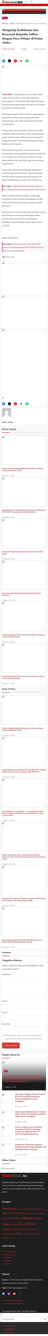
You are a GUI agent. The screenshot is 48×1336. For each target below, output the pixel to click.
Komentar (7, 974)
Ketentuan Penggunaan (14, 1300)
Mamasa (18, 1218)
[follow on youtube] (14, 1293)
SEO (36, 1229)
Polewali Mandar (16, 5)
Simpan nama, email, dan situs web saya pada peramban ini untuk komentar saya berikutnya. (23, 1037)
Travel (31, 1234)
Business (24, 1209)
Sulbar (4, 1234)
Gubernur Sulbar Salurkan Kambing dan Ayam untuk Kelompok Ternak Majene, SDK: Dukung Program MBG (23, 899)
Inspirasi (33, 1213)
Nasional (22, 1224)
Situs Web (6, 1024)
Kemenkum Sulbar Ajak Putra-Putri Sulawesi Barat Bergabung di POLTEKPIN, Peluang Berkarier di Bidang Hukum (23, 247)
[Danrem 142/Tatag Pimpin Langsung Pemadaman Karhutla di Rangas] (24, 546)
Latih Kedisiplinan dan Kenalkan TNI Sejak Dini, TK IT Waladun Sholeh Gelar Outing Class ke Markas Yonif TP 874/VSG (24, 771)
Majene (12, 1218)
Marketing (14, 1224)
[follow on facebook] (3, 1293)
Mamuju (27, 1218)
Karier (8, 1264)
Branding (18, 1209)
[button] (26, 2)
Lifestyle (5, 1218)
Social (39, 1229)
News (5, 18)
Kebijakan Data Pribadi (14, 1303)
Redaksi (9, 1261)
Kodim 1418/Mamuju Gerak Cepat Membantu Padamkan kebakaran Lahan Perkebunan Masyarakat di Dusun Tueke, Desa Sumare (24, 857)
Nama (5, 1001)
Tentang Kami (11, 1251)
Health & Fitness (38, 1209)
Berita (12, 23)
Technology (11, 1234)
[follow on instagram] (9, 1293)
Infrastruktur (26, 1213)
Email (5, 1012)
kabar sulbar (7, 422)
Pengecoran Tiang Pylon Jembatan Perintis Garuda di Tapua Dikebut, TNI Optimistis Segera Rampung (30, 1147)
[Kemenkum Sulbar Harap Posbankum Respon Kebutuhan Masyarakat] (24, 588)
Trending (37, 1234)
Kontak (8, 1258)
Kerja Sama (10, 1255)
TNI (6, 1071)
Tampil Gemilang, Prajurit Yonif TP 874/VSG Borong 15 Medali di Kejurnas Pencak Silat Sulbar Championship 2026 (23, 1079)
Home (4, 5)
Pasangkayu (7, 1229)
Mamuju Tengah (32, 5)
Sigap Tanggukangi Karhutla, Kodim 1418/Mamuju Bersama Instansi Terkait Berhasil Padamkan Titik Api (22, 941)
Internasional (40, 1213)
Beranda (5, 23)
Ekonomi (30, 1209)
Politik (31, 1229)
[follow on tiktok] (19, 1293)
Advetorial (8, 1208)
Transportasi (25, 1234)
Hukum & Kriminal (12, 1213)
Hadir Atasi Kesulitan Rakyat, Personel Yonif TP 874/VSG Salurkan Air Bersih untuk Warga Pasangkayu (30, 1114)
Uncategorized (6, 1237)
